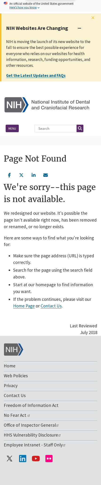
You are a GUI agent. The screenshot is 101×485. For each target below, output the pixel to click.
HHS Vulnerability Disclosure (31, 435)
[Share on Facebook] (9, 174)
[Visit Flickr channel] (48, 458)
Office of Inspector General (30, 425)
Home (10, 366)
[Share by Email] (45, 174)
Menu (12, 128)
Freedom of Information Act (31, 405)
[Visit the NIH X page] (9, 458)
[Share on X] (21, 174)
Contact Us (51, 306)
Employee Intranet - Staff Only (33, 445)
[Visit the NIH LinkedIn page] (22, 458)
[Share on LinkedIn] (33, 174)
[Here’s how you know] (50, 6)
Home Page (24, 306)
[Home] (50, 104)
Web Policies (16, 375)
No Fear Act (15, 415)
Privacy (11, 385)
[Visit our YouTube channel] (35, 458)
